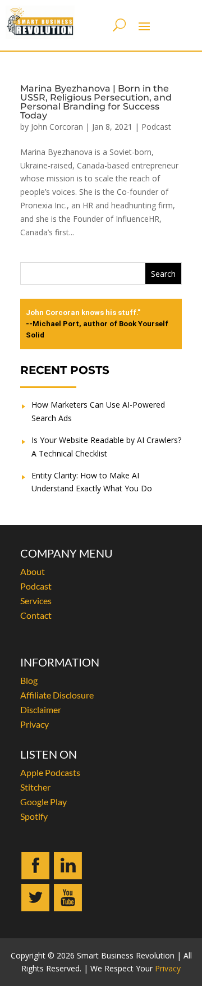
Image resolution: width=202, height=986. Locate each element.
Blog (29, 680)
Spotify (34, 816)
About (32, 571)
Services (36, 600)
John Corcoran (57, 126)
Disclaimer (40, 709)
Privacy (34, 724)
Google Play (43, 801)
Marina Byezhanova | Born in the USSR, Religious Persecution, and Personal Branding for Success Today (96, 102)
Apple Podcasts (50, 772)
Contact (36, 615)
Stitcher (35, 787)
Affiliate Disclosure (57, 695)
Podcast (156, 126)
